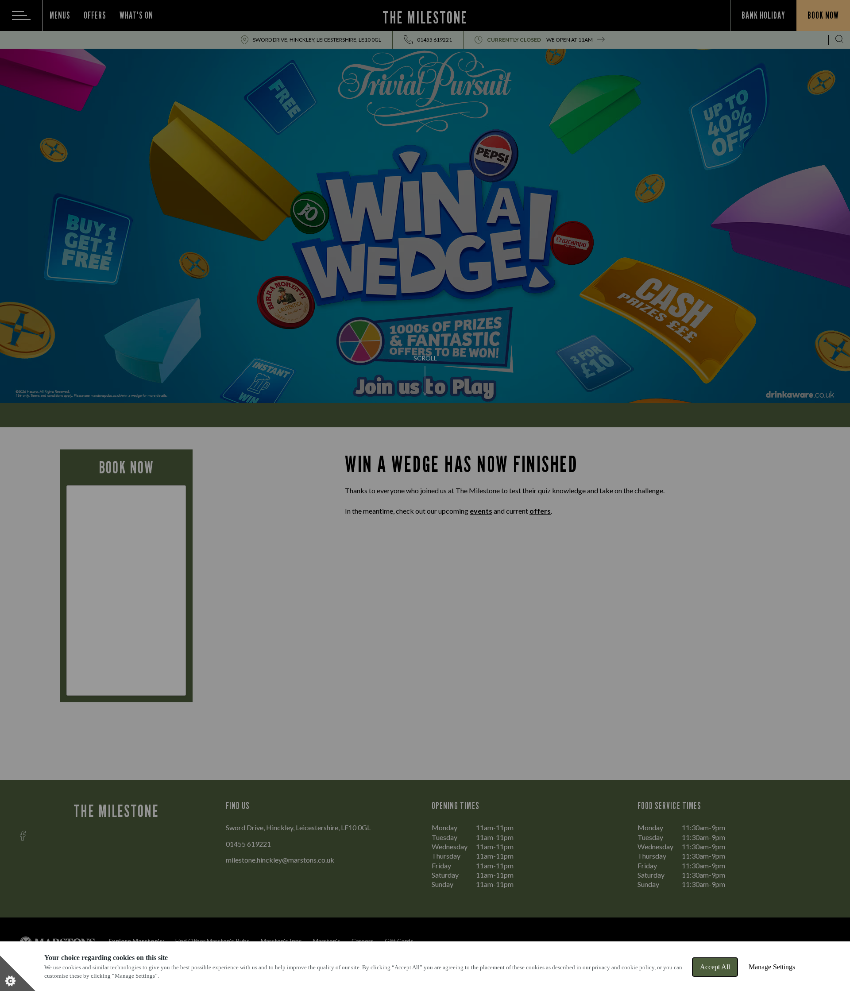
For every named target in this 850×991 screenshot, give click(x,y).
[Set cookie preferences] (17, 973)
